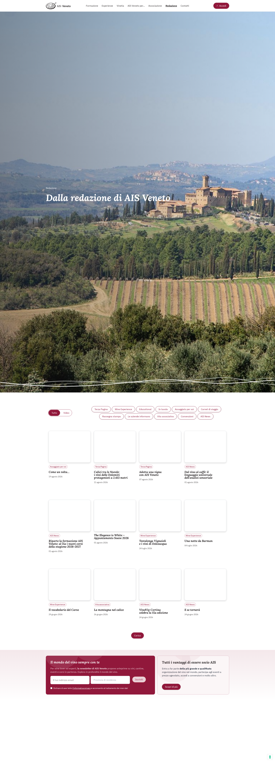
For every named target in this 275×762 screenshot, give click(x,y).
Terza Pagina (101, 409)
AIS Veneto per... (136, 5)
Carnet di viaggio (209, 409)
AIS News (205, 416)
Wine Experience (123, 409)
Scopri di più (171, 686)
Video (66, 412)
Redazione (171, 5)
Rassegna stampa (111, 416)
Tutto (54, 412)
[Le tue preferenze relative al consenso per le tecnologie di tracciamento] (270, 757)
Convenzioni (187, 416)
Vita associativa (165, 416)
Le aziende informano (139, 416)
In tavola (163, 409)
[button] (110, 680)
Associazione (155, 5)
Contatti (185, 5)
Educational (145, 409)
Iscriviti (139, 679)
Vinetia (120, 5)
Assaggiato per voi (184, 409)
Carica (137, 635)
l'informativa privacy (81, 688)
